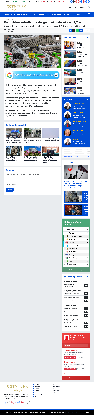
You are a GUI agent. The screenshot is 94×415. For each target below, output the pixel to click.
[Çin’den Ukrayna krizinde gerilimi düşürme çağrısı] (14, 151)
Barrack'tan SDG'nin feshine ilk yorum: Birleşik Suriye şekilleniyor (82, 83)
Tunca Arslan (78, 112)
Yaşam (77, 14)
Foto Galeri (72, 7)
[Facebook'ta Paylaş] (70, 30)
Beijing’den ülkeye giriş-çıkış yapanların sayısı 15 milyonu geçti (13, 140)
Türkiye (13, 14)
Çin (18, 14)
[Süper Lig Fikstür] (87, 276)
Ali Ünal (76, 139)
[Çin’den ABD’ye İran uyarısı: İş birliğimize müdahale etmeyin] (32, 151)
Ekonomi (41, 14)
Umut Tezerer (78, 130)
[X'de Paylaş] (73, 30)
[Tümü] (87, 38)
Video (84, 7)
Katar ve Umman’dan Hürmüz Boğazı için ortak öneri (82, 55)
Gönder (9, 189)
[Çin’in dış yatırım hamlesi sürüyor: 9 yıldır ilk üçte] (32, 132)
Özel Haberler (26, 14)
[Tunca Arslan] (67, 115)
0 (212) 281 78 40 (70, 357)
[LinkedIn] (18, 402)
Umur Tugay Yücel (79, 121)
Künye (37, 396)
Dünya (6, 14)
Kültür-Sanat (56, 14)
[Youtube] (22, 402)
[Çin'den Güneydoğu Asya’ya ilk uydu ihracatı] (50, 132)
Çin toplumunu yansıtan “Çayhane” (79, 116)
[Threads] (28, 402)
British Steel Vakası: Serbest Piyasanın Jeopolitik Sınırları (79, 143)
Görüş (37, 390)
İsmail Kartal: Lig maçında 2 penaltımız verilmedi (81, 92)
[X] (8, 402)
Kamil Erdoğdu (78, 103)
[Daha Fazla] (81, 30)
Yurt (34, 14)
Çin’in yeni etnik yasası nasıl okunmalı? (80, 134)
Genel (37, 384)
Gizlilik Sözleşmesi (40, 394)
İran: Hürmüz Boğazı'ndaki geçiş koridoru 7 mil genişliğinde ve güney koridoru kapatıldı (82, 74)
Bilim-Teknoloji (67, 14)
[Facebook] (5, 402)
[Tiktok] (25, 402)
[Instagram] (15, 402)
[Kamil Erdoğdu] (67, 106)
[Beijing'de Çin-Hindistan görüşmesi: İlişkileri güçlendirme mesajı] (50, 151)
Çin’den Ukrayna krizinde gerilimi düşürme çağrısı (11, 158)
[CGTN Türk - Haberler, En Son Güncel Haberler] (16, 7)
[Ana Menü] (89, 14)
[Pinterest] (12, 402)
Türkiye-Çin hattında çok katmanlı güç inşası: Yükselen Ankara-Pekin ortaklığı (80, 125)
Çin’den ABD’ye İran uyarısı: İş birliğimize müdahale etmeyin (31, 158)
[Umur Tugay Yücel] (67, 124)
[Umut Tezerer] (67, 132)
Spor (48, 14)
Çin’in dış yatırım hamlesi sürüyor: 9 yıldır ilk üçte (32, 140)
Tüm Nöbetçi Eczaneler (77, 378)
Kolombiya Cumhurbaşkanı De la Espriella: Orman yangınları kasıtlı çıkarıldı (82, 46)
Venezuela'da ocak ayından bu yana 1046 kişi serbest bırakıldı (82, 65)
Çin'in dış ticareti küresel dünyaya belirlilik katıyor (79, 107)
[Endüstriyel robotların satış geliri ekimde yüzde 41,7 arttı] (32, 51)
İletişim (55, 394)
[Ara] (89, 7)
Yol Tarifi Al (81, 357)
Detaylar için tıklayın (76, 270)
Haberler (7, 19)
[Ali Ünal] (67, 141)
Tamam (87, 412)
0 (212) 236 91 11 (70, 369)
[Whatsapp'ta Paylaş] (77, 30)
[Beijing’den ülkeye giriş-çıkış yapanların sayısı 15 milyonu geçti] (14, 132)
